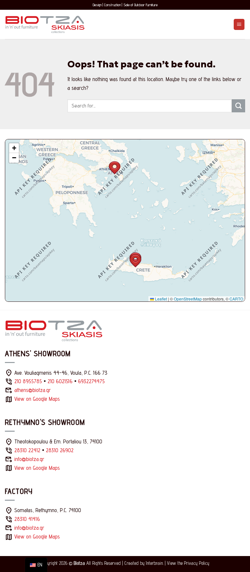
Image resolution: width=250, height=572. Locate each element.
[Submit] (238, 105)
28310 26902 (60, 450)
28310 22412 (27, 450)
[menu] (36, 565)
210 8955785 (28, 381)
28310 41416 (27, 519)
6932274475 (91, 381)
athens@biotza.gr (32, 390)
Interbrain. (154, 563)
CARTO (236, 298)
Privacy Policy (196, 563)
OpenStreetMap (188, 298)
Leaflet (160, 298)
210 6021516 (60, 381)
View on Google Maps (37, 399)
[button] (239, 24)
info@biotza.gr (29, 459)
